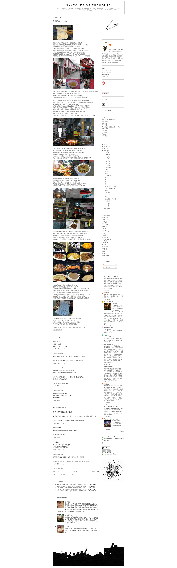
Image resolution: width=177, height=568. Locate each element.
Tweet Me (105, 76)
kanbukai (107, 405)
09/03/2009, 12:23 (59, 437)
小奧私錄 (106, 335)
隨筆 (106, 171)
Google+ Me (105, 74)
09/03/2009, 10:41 (59, 423)
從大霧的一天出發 (110, 199)
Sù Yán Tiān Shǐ (109, 302)
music (103, 225)
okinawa (104, 232)
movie (103, 226)
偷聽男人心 (105, 121)
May (107, 163)
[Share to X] (57, 330)
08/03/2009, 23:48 (59, 386)
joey (103, 228)
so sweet (107, 192)
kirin (103, 230)
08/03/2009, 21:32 (59, 349)
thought (104, 219)
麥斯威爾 (55, 341)
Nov (107, 152)
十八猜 (67, 526)
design (104, 237)
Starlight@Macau (110, 188)
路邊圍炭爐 (68, 515)
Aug (107, 157)
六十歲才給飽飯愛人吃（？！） (111, 127)
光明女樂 (106, 384)
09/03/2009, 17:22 (59, 449)
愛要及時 (104, 123)
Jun (107, 161)
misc (103, 221)
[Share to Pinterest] (61, 330)
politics (104, 246)
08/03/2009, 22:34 (59, 363)
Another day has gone (111, 419)
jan (53, 405)
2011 (105, 146)
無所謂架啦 (107, 386)
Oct (107, 154)
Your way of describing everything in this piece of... (72, 489)
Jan (107, 206)
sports (104, 250)
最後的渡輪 (105, 128)
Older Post (95, 471)
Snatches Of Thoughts (88, 5)
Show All (122, 431)
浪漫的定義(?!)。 (108, 346)
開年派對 (67, 502)
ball (103, 233)
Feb (107, 204)
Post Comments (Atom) (68, 475)
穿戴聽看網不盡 (108, 344)
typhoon (104, 242)
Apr (107, 165)
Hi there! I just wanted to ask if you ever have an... (72, 486)
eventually (108, 175)
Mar (107, 167)
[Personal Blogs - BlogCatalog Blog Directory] (113, 440)
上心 (106, 169)
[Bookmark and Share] (109, 454)
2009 (105, 151)
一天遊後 (107, 201)
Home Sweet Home (107, 71)
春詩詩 (104, 134)
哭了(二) (104, 136)
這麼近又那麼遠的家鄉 (108, 120)
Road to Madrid (116, 420)
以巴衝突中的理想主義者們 (111, 278)
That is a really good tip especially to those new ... (72, 487)
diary (77, 327)
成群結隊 (107, 194)
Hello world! (107, 337)
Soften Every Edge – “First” (111, 406)
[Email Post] (84, 327)
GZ (103, 244)
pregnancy (105, 255)
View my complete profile (111, 62)
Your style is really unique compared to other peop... (72, 491)
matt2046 (107, 293)
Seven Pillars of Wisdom (112, 277)
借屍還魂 (104, 130)
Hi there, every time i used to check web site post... (72, 484)
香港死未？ (105, 125)
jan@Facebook (106, 73)
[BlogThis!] (55, 330)
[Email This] (54, 330)
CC (53, 442)
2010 (105, 148)
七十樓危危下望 (108, 327)
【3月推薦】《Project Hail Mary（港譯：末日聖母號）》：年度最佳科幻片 (117, 307)
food (103, 223)
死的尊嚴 (104, 132)
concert (104, 235)
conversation (105, 239)
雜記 (106, 190)
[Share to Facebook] (59, 330)
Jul (107, 159)
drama (104, 251)
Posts (106, 264)
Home (76, 471)
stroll (80, 327)
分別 (106, 197)
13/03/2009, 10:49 (59, 464)
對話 (106, 173)
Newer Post (56, 471)
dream (104, 248)
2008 (105, 208)
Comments (107, 267)
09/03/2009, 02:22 (59, 400)
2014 (105, 144)
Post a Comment (58, 468)
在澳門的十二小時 (60, 21)
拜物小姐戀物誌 (108, 366)
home (103, 253)
